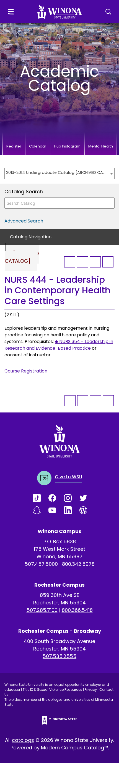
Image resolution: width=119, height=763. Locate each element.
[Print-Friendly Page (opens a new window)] (95, 261)
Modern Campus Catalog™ (74, 747)
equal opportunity (69, 684)
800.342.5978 (78, 564)
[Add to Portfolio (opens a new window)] (69, 261)
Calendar (37, 146)
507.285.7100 (42, 610)
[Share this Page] (82, 261)
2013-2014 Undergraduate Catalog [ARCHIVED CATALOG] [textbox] (56, 172)
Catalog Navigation (30, 237)
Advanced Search (23, 221)
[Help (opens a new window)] (107, 261)
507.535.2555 (59, 656)
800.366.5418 (77, 610)
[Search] (109, 203)
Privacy (91, 689)
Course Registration (25, 371)
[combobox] (59, 173)
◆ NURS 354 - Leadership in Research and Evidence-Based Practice (58, 344)
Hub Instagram (67, 146)
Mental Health (100, 146)
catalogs (23, 740)
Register (13, 146)
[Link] (40, 498)
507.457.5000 (41, 564)
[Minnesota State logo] (59, 720)
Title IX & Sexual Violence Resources (52, 689)
